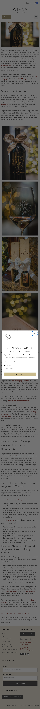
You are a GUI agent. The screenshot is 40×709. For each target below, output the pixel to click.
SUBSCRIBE (20, 374)
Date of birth (7, 365)
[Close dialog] (34, 333)
